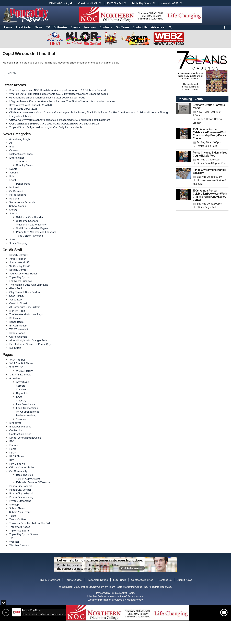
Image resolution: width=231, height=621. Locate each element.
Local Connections (27, 408)
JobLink (13, 172)
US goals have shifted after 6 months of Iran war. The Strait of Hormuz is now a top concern (62, 101)
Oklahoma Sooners (27, 220)
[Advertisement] (140, 15)
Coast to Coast (18, 303)
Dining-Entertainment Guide (25, 437)
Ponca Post (23, 183)
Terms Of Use (17, 519)
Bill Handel (15, 318)
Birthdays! (15, 422)
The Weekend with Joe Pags (26, 314)
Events (75, 27)
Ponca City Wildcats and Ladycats (36, 232)
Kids (11, 176)
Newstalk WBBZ (170, 3)
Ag (11, 142)
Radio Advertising (26, 415)
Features (90, 27)
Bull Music (15, 347)
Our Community (18, 471)
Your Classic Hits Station (23, 273)
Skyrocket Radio (124, 592)
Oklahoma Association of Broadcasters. (121, 596)
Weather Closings (19, 545)
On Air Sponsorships (27, 411)
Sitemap (14, 504)
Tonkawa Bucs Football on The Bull (29, 523)
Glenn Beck (16, 288)
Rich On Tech (17, 310)
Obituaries (60, 27)
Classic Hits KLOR (88, 3)
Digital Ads (22, 393)
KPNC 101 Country (59, 3)
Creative (21, 389)
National (14, 187)
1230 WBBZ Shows (20, 374)
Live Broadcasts (25, 404)
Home (8, 27)
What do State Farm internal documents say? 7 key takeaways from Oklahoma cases (58, 93)
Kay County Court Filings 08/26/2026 (30, 105)
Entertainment (17, 157)
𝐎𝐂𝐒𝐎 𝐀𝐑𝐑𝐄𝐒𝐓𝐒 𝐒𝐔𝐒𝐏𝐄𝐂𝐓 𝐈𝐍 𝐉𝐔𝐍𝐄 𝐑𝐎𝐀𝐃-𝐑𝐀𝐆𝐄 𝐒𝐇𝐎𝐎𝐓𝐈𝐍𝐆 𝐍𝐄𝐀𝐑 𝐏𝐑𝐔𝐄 (54, 123)
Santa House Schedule (22, 202)
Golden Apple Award (28, 478)
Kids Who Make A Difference (33, 482)
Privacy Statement (20, 500)
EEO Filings (119, 579)
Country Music (24, 165)
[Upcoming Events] (183, 114)
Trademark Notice (19, 526)
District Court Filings (21, 154)
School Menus (17, 206)
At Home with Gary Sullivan (24, 307)
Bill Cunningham (18, 325)
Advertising (22, 382)
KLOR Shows (17, 456)
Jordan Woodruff (19, 262)
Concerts (21, 161)
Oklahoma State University (31, 224)
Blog (12, 146)
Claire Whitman (18, 336)
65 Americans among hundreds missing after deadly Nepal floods (47, 97)
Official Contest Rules (21, 467)
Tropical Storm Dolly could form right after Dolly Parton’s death (45, 127)
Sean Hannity (16, 295)
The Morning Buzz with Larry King (28, 284)
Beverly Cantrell (18, 255)
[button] (170, 27)
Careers (14, 150)
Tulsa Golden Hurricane (29, 235)
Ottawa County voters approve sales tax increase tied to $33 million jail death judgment (59, 119)
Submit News (17, 508)
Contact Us (139, 27)
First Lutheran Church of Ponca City (30, 344)
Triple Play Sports (142, 3)
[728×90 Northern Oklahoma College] (127, 612)
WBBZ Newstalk (18, 329)
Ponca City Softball (20, 489)
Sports (13, 213)
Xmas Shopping (18, 243)
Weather (14, 541)
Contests (105, 27)
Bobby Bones (17, 333)
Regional (14, 198)
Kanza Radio (16, 321)
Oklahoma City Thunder (29, 217)
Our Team (122, 27)
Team (12, 515)
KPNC (12, 460)
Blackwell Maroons (20, 426)
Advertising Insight (20, 139)
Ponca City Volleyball (21, 493)
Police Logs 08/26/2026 (23, 108)
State (12, 239)
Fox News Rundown (20, 281)
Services (21, 419)
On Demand (16, 191)
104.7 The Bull (115, 3)
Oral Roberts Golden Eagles (32, 228)
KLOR (12, 452)
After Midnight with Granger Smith (28, 340)
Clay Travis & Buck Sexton (24, 292)
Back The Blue (24, 474)
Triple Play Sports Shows (23, 534)
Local (12, 180)
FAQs (19, 396)
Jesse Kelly (15, 299)
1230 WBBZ (16, 367)
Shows (13, 209)
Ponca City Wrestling (21, 497)
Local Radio (23, 27)
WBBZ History (24, 370)
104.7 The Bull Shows (21, 363)
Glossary (21, 400)
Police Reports (18, 194)
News (38, 27)
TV (48, 27)
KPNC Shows (17, 463)
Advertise (157, 27)
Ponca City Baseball (20, 486)
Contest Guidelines (20, 434)
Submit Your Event (19, 512)
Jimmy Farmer (17, 258)
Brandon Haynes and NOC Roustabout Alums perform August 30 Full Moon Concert (57, 90)
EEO (11, 441)
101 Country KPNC (19, 266)
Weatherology (134, 599)
